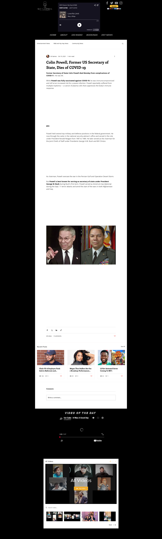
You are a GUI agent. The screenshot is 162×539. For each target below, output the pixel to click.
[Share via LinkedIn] (56, 330)
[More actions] (114, 56)
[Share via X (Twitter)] (52, 330)
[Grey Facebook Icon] (107, 3)
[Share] (110, 461)
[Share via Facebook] (47, 330)
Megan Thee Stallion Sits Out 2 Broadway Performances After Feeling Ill (80, 369)
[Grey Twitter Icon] (112, 3)
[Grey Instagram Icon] (121, 3)
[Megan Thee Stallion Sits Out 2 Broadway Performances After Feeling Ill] (81, 357)
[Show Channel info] (115, 461)
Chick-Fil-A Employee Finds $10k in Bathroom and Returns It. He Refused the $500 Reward (49, 369)
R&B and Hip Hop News (61, 43)
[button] (114, 7)
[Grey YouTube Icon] (116, 3)
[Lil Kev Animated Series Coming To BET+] (111, 357)
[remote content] (81, 106)
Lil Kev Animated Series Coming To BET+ (109, 369)
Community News (77, 43)
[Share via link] (61, 330)
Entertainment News (43, 43)
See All (123, 346)
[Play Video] (54, 516)
